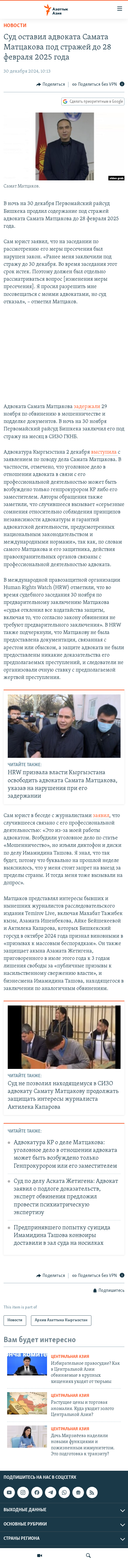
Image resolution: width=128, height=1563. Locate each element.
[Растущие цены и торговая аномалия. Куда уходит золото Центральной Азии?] (27, 1403)
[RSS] (92, 1492)
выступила (104, 452)
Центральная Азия (70, 1357)
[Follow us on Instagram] (23, 1492)
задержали (86, 407)
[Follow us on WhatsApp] (64, 1492)
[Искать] (88, 1555)
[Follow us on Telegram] (50, 1492)
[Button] (50, 84)
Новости (15, 26)
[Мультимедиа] (40, 1555)
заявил (101, 816)
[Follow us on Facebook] (37, 1492)
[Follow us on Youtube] (9, 1492)
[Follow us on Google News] (78, 1492)
